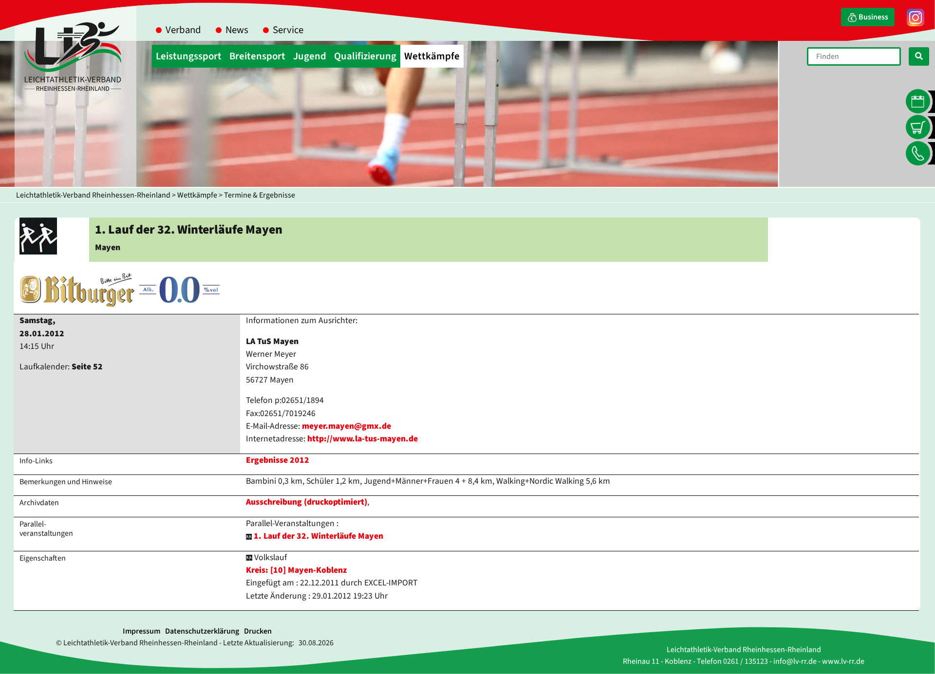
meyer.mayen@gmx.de (346, 426)
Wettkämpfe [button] (432, 56)
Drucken (258, 631)
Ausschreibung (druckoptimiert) (306, 502)
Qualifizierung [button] (365, 56)
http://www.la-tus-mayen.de (362, 439)
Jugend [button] (309, 56)
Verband (183, 30)
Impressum (141, 631)
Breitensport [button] (257, 56)
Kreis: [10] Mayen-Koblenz (296, 570)
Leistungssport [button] (189, 56)
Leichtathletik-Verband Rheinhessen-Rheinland (93, 195)
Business (872, 17)
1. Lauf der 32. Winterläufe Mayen (318, 536)
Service (288, 30)
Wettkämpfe (197, 195)
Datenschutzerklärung (202, 631)
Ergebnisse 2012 (277, 460)
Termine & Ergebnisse (259, 195)
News (236, 30)
